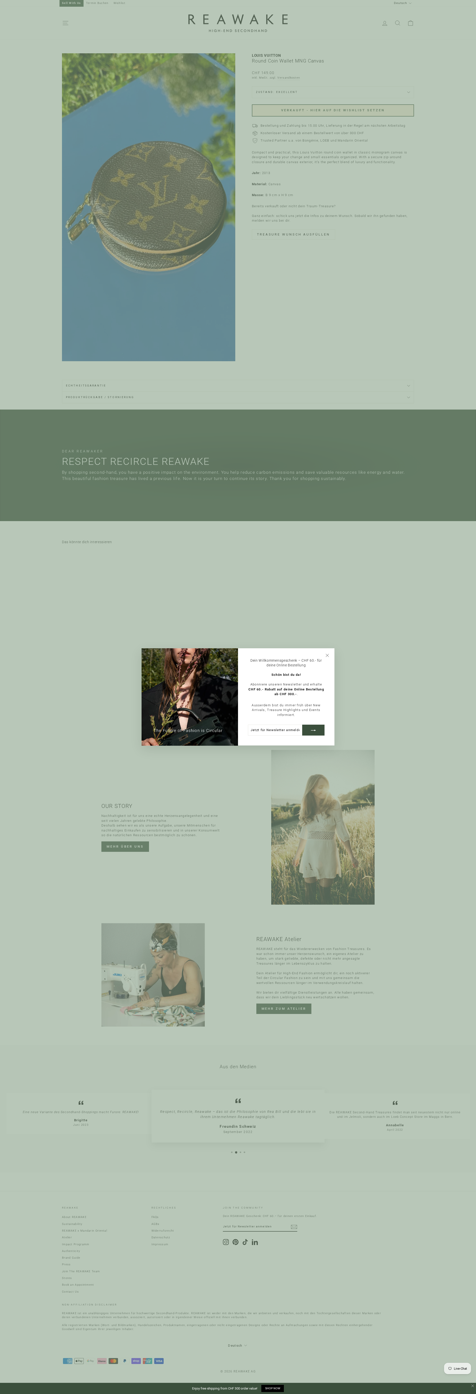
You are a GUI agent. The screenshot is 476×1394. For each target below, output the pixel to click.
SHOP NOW (272, 1388)
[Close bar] (473, 1386)
